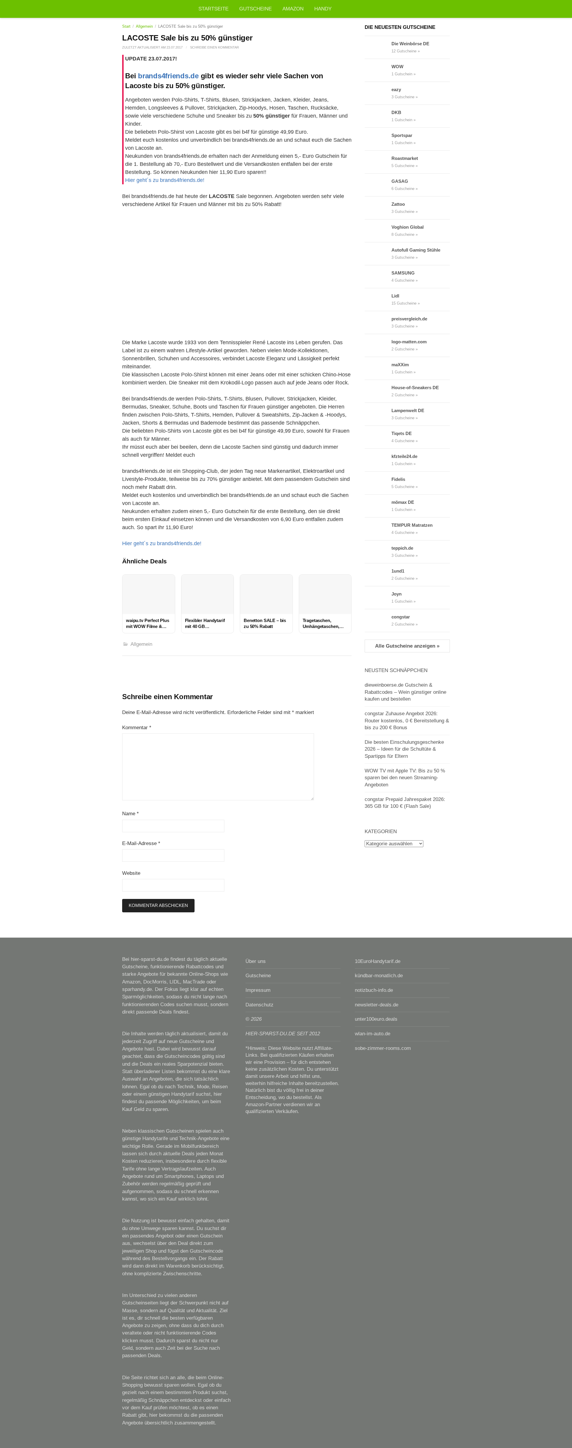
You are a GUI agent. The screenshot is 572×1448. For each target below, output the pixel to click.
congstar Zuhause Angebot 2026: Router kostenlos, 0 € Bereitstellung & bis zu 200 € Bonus (407, 720)
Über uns (255, 961)
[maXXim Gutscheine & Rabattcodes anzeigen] (378, 368)
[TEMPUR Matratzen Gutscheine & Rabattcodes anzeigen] (378, 528)
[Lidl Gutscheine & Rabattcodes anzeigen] (378, 299)
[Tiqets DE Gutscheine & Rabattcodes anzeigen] (378, 437)
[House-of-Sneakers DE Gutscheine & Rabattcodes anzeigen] (378, 391)
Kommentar (136, 727)
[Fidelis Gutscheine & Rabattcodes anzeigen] (378, 483)
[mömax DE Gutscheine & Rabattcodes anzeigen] (378, 505)
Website (131, 873)
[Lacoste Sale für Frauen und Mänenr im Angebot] (237, 265)
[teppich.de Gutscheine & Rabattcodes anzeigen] (378, 551)
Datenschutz (259, 1005)
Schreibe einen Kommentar (214, 47)
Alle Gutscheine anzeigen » (407, 646)
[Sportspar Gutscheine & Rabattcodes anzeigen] (378, 139)
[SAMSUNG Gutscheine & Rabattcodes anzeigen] (378, 276)
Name (130, 813)
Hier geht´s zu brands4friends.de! (164, 180)
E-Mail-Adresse (141, 843)
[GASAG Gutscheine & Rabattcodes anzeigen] (378, 184)
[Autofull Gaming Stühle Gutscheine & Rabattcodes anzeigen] (378, 253)
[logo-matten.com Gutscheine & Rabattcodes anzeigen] (378, 345)
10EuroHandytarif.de (377, 961)
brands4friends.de (168, 76)
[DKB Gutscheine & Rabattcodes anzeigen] (378, 116)
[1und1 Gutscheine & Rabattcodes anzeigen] (378, 574)
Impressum (258, 990)
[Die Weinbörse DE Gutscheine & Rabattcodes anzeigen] (378, 47)
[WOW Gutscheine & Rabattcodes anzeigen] (378, 70)
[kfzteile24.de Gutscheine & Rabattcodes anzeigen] (378, 460)
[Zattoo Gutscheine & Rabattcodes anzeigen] (378, 207)
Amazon (293, 9)
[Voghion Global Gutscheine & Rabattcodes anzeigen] (378, 230)
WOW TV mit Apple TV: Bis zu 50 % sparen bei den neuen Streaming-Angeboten (405, 778)
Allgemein (144, 26)
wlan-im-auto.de (372, 1033)
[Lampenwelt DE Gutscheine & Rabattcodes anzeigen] (378, 414)
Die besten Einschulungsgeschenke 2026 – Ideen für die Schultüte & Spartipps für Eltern (404, 749)
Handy (323, 9)
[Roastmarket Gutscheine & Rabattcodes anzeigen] (378, 162)
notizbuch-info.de (374, 990)
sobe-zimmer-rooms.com (383, 1048)
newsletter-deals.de (376, 1005)
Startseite (213, 9)
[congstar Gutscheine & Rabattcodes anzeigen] (378, 620)
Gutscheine (255, 9)
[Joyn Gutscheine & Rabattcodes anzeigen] (378, 597)
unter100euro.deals (376, 1019)
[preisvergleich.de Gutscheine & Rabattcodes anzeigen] (378, 322)
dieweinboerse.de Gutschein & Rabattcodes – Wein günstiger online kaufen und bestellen (405, 692)
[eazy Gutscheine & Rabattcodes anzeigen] (378, 93)
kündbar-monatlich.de (379, 975)
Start (126, 26)
